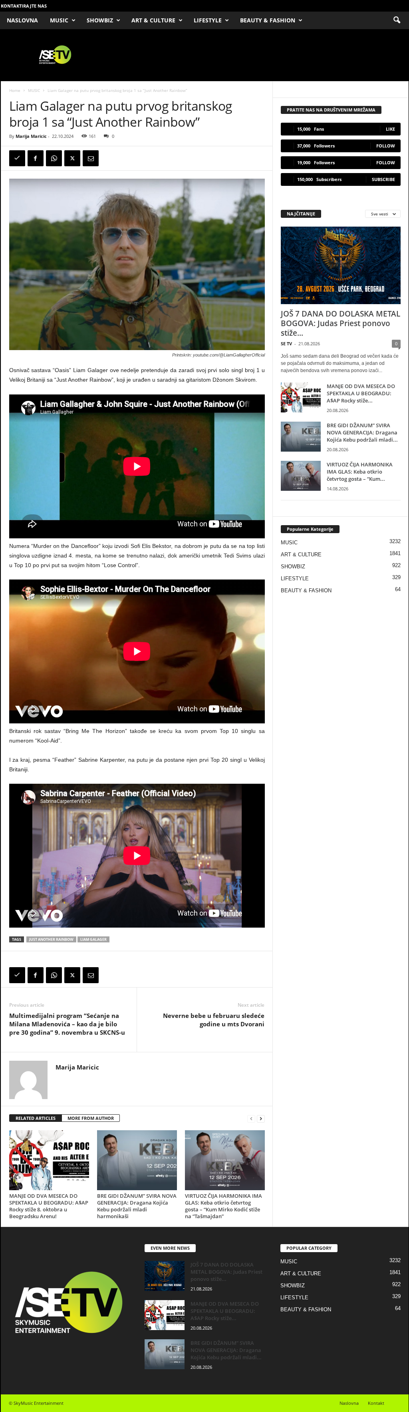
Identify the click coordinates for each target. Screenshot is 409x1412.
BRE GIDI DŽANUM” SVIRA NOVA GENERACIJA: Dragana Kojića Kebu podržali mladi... (362, 432)
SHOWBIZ (100, 20)
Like (390, 129)
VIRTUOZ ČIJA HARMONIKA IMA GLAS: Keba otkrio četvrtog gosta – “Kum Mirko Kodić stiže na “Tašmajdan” (223, 1206)
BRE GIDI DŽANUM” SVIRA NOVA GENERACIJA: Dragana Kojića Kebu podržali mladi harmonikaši (137, 1206)
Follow (385, 146)
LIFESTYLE (208, 20)
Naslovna (349, 1403)
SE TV (286, 344)
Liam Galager (93, 939)
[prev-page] (251, 1118)
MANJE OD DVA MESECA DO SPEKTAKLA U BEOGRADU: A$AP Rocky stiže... (361, 393)
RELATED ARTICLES (36, 1118)
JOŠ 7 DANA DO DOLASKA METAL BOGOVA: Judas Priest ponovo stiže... (340, 323)
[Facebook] (36, 158)
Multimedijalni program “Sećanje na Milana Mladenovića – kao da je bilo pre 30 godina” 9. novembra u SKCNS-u (67, 1024)
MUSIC (59, 20)
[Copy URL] (17, 158)
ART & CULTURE (153, 20)
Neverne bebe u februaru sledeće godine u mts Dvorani (213, 1020)
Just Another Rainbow (51, 939)
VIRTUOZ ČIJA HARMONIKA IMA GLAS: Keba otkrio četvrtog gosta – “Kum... (360, 471)
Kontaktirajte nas (24, 6)
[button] (396, 20)
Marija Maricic (31, 136)
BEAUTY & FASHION (267, 20)
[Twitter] (72, 158)
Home (14, 90)
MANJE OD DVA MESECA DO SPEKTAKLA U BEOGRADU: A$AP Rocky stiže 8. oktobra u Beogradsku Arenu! (48, 1206)
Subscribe (383, 179)
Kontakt (376, 1403)
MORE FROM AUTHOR (91, 1118)
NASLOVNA (22, 20)
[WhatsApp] (54, 158)
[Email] (91, 158)
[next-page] (261, 1118)
